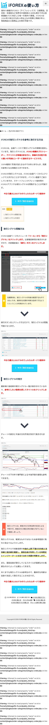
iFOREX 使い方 (16, 600)
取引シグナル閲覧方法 (12, 214)
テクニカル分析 (27, 600)
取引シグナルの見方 (12, 218)
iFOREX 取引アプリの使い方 (20, 603)
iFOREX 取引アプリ (17, 131)
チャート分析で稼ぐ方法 (37, 603)
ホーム (4, 131)
